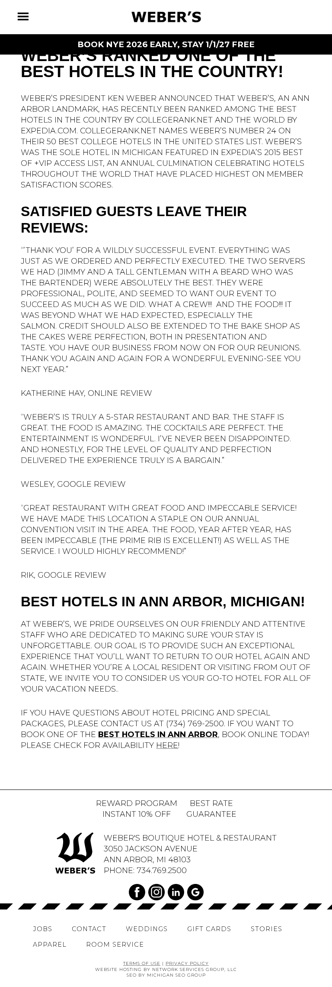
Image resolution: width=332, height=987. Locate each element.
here (167, 745)
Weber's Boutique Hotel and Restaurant (166, 17)
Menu (28, 13)
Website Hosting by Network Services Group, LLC (166, 969)
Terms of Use (141, 963)
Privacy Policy (187, 963)
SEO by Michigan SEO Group (166, 974)
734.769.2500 (162, 870)
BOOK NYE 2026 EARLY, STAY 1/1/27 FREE (166, 44)
